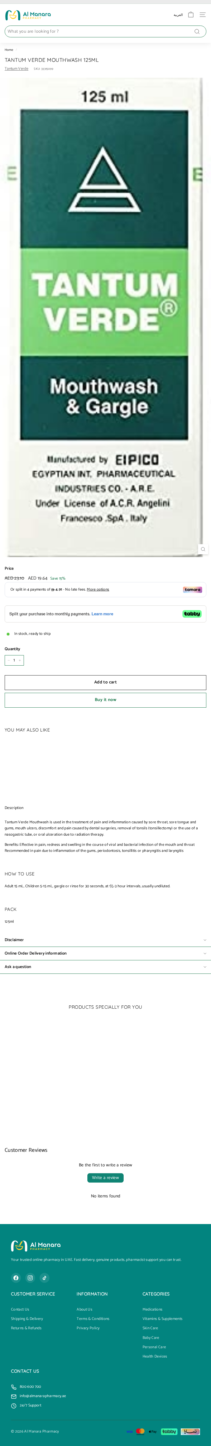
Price (9, 568)
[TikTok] (44, 1278)
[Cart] (190, 15)
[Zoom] (203, 549)
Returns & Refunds (26, 1328)
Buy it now (105, 699)
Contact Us (20, 1310)
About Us (84, 1310)
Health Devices (155, 1357)
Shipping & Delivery (27, 1319)
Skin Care (150, 1328)
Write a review (105, 1177)
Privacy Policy (88, 1328)
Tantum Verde (16, 69)
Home (9, 49)
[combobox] (105, 32)
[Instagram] (30, 1278)
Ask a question (18, 966)
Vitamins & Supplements (163, 1319)
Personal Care (154, 1347)
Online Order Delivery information (35, 953)
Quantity (12, 649)
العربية (178, 15)
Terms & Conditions (93, 1319)
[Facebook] (16, 1278)
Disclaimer (14, 939)
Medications (153, 1310)
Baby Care (151, 1338)
